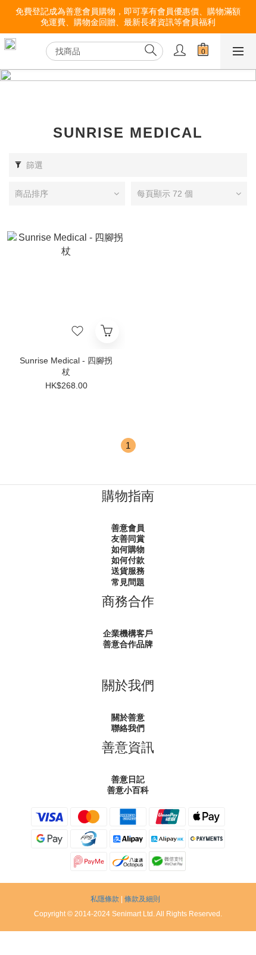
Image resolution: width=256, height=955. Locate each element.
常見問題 (128, 582)
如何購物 (128, 549)
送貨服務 (128, 571)
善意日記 (128, 779)
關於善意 (128, 717)
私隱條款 (104, 899)
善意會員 (128, 528)
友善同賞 (128, 538)
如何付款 (128, 560)
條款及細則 (142, 899)
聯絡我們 (128, 728)
